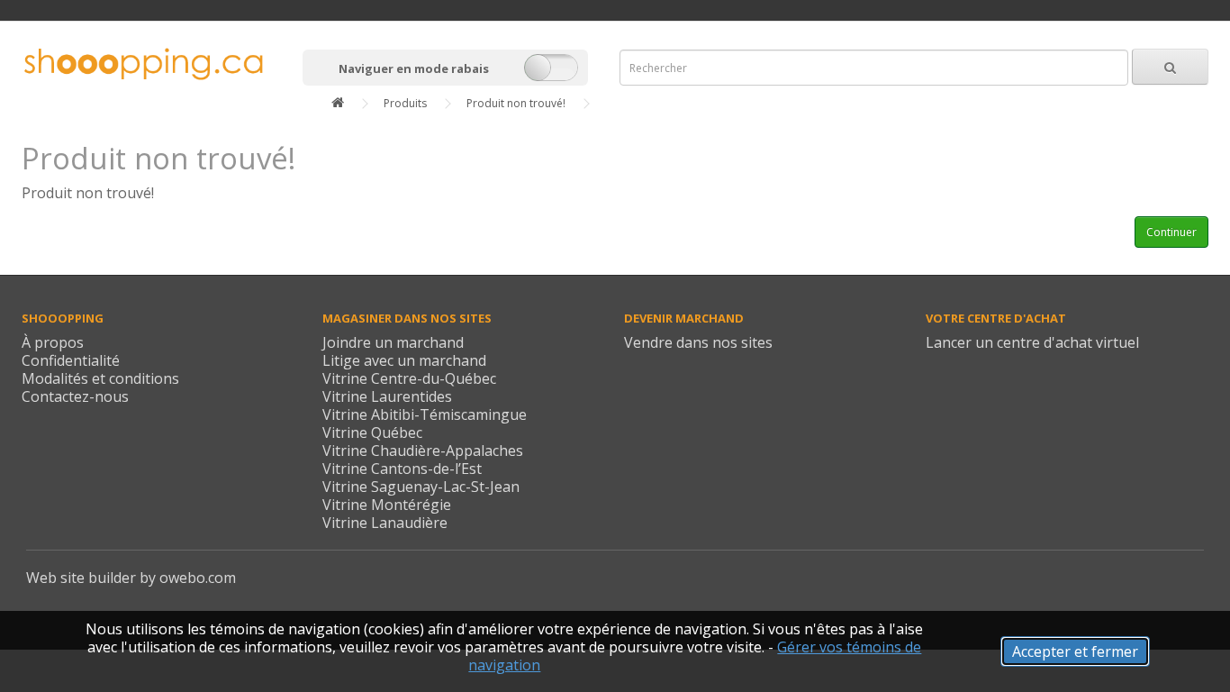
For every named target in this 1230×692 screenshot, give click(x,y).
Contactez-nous (75, 396)
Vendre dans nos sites (698, 342)
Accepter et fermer (1075, 651)
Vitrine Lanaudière (385, 523)
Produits (405, 103)
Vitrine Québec (372, 432)
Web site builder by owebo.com (131, 577)
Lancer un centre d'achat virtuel (1032, 342)
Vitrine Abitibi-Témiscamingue (424, 414)
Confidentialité (71, 360)
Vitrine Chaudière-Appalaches (422, 450)
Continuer (1171, 232)
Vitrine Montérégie (386, 504)
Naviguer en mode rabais (414, 68)
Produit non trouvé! (515, 103)
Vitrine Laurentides (387, 396)
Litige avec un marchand (404, 360)
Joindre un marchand (393, 342)
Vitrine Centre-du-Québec (409, 378)
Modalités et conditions (100, 378)
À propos (53, 342)
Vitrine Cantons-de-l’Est (402, 468)
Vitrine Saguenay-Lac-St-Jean (421, 486)
